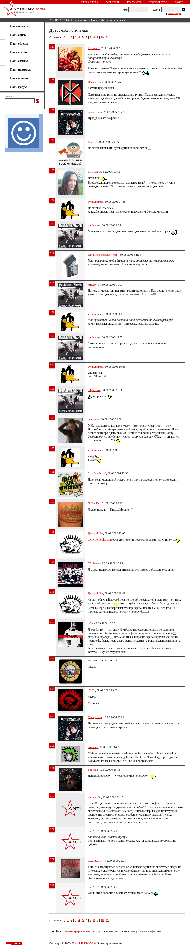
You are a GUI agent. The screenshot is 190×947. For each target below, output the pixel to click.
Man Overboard (97, 473)
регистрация (174, 13)
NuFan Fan (94, 503)
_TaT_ (91, 690)
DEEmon (93, 660)
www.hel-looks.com (100, 539)
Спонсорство (158, 2)
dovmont (93, 747)
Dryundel (93, 81)
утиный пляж (95, 201)
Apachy (92, 141)
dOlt (90, 623)
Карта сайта (89, 2)
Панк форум (80, 19)
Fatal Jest (93, 171)
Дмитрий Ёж (95, 533)
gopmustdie (94, 797)
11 (107, 37)
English (180, 2)
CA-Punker (94, 563)
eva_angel (93, 419)
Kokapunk (94, 48)
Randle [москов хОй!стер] (103, 254)
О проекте (112, 2)
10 (102, 37)
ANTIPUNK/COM (60, 19)
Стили (94, 19)
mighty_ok (94, 225)
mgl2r (91, 830)
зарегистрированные (77, 931)
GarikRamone (96, 860)
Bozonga (93, 769)
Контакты (134, 2)
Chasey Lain (95, 111)
